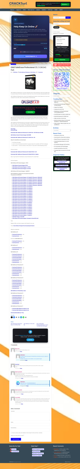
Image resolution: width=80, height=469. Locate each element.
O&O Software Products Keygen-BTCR (20, 165)
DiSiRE (56, 9)
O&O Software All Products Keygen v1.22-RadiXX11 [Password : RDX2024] (27, 182)
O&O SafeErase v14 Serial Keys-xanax (18, 290)
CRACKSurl (18, 3)
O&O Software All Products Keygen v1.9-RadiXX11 (22, 202)
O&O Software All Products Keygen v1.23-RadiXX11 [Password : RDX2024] (27, 180)
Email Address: (13, 427)
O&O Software (33, 72)
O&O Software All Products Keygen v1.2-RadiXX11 (22, 213)
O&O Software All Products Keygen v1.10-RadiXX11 (22, 200)
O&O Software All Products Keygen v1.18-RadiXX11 (22, 188)
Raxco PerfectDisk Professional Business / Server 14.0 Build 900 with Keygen (42, 324)
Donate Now (30, 112)
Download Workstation (17, 257)
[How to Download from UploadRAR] (30, 102)
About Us (12, 9)
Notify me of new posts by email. (17, 435)
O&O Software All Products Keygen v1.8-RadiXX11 (22, 204)
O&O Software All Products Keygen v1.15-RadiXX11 (22, 193)
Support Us (18, 9)
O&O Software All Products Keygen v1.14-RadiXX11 (22, 194)
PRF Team (50, 9)
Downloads (27, 132)
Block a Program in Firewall (38, 449)
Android (38, 9)
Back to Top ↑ (68, 461)
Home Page (13, 128)
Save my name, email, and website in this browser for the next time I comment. (27, 432)
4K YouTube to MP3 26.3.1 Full (65, 456)
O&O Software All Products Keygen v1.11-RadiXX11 (22, 199)
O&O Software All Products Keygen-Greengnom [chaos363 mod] (25, 218)
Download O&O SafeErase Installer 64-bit (20, 310)
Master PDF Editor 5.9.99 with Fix (64, 455)
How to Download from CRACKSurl (62, 169)
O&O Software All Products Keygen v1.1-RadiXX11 (22, 215)
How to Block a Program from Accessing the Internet (23, 225)
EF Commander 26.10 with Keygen (61, 146)
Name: (12, 422)
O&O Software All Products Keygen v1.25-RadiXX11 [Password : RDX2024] (27, 177)
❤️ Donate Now (62, 59)
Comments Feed (15, 451)
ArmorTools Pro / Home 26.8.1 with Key (62, 137)
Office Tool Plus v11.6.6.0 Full (60, 118)
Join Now (30, 339)
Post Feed (14, 449)
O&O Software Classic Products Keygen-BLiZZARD (21, 134)
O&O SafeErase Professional (24, 72)
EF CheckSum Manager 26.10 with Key (62, 144)
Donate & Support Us (30, 56)
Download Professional (17, 234)
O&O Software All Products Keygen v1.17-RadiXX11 (22, 189)
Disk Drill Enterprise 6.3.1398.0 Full (61, 116)
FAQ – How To (30, 9)
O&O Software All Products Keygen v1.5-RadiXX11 (22, 208)
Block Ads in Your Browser (62, 165)
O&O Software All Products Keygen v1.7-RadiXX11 (22, 205)
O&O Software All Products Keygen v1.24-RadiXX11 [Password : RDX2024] (27, 178)
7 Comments (40, 72)
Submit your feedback (37, 455)
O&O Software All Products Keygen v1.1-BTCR (21, 166)
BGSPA (61, 9)
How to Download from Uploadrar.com (62, 162)
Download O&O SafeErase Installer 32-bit (20, 308)
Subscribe (56, 27)
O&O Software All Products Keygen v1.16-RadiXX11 (22, 191)
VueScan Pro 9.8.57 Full (59, 109)
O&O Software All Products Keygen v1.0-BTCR (21, 168)
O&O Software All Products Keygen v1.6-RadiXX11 (22, 207)
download (17, 364)
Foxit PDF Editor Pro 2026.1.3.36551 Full (62, 114)
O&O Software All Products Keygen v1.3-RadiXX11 (22, 211)
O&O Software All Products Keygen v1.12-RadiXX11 (22, 197)
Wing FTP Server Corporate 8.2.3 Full (61, 139)
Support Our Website (58, 107)
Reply (21, 351)
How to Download (36, 451)
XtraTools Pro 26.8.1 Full (59, 135)
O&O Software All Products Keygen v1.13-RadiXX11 (22, 196)
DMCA (24, 9)
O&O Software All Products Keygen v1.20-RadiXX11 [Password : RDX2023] (27, 185)
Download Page (14, 130)
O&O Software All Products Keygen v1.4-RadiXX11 (22, 210)
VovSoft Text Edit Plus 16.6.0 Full (60, 148)
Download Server (15, 235)
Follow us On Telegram (62, 88)
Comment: (13, 411)
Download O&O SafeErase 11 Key (17, 312)
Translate (62, 33)
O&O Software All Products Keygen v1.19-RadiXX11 (22, 186)
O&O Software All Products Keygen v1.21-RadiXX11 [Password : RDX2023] (27, 183)
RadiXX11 (44, 9)
